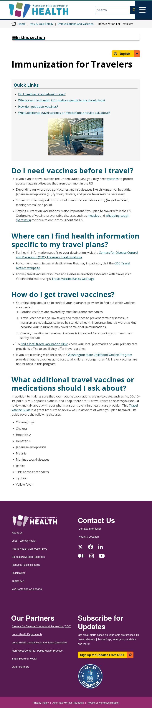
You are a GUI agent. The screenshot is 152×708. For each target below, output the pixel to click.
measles (93, 216)
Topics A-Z (18, 581)
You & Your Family (41, 24)
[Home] (42, 10)
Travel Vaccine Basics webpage (73, 279)
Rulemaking (19, 573)
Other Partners (20, 666)
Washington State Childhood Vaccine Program (100, 355)
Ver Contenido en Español (27, 589)
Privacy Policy (41, 702)
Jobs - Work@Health (24, 540)
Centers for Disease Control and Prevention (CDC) (41, 626)
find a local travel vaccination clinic (44, 344)
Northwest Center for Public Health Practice (37, 650)
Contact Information (90, 528)
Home (22, 24)
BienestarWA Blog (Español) (28, 556)
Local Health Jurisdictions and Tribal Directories (39, 642)
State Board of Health (24, 658)
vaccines (113, 179)
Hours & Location (89, 536)
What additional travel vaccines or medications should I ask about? (64, 113)
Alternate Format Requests (68, 702)
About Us (17, 532)
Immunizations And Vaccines (76, 24)
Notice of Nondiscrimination (103, 702)
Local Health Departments (27, 634)
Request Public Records (26, 564)
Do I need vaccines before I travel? (42, 94)
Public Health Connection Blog (29, 548)
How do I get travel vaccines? (38, 107)
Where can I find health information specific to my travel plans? (61, 100)
